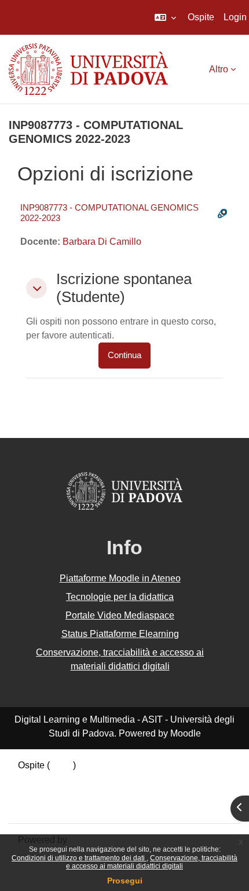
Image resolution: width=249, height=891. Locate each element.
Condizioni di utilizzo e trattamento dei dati (79, 858)
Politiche (36, 793)
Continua (124, 355)
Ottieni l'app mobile (57, 807)
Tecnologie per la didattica (120, 597)
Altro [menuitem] (218, 69)
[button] (165, 17)
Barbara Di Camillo (102, 241)
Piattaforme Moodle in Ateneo (120, 578)
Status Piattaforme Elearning (120, 634)
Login (235, 17)
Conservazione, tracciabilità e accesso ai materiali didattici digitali (151, 862)
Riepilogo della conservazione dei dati (96, 779)
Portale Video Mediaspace (119, 615)
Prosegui (124, 880)
